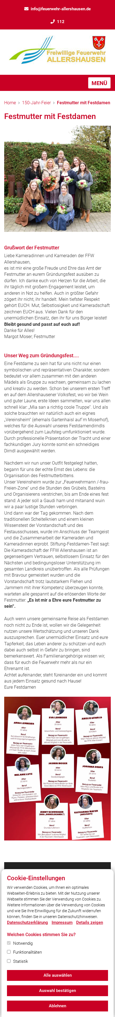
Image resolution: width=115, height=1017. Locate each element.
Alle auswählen (58, 975)
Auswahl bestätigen (57, 990)
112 (60, 21)
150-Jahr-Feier (36, 102)
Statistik (20, 961)
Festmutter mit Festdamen (83, 102)
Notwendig (23, 943)
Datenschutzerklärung (27, 922)
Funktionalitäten (27, 952)
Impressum (62, 922)
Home (10, 102)
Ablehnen (57, 1005)
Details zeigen (89, 922)
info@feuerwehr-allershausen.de (61, 8)
